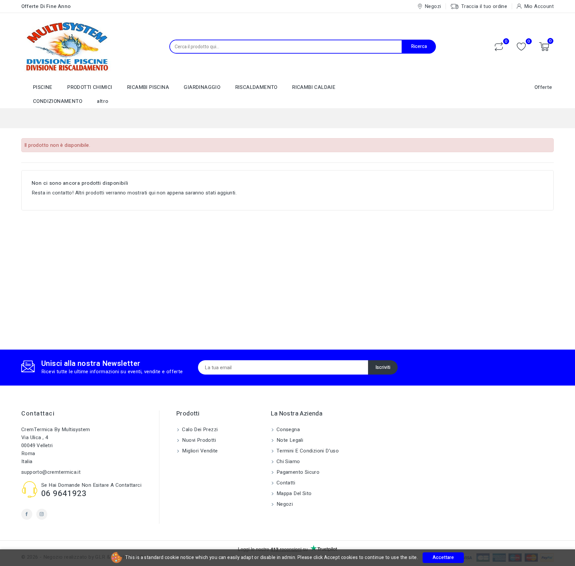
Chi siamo (287, 461)
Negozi (284, 504)
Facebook (26, 514)
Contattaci (38, 413)
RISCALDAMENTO (256, 87)
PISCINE (43, 87)
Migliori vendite (199, 450)
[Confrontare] (498, 46)
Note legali (289, 440)
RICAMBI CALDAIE (313, 87)
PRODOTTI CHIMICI (89, 87)
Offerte (543, 87)
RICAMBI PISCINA (148, 87)
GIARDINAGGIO (202, 87)
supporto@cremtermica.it (51, 472)
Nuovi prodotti (198, 440)
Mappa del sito (293, 493)
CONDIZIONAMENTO (57, 101)
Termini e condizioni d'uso (307, 450)
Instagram (41, 514)
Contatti (285, 482)
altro (102, 101)
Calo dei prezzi (199, 429)
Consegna (287, 429)
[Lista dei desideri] (521, 46)
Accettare (443, 557)
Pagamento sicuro (297, 472)
